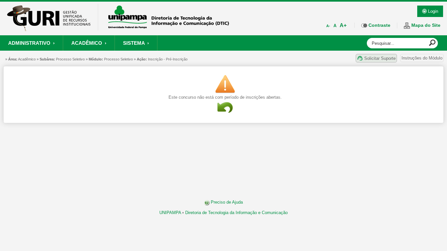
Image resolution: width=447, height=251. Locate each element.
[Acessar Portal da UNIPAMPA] (168, 26)
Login (432, 11)
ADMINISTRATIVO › (31, 43)
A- (328, 26)
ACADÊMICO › (88, 43)
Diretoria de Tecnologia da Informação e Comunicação (236, 212)
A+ (343, 25)
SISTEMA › (136, 43)
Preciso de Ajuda (226, 202)
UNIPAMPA (170, 212)
